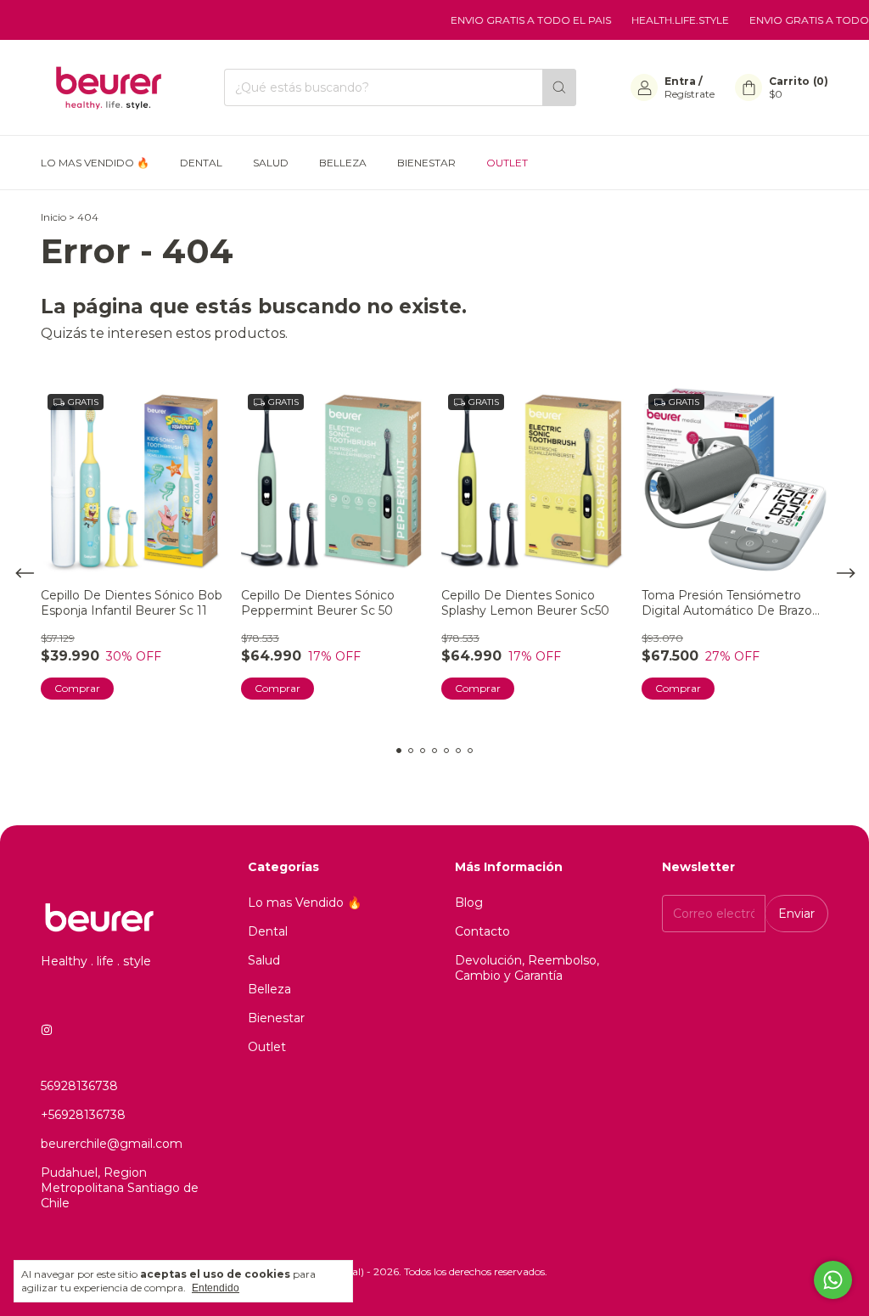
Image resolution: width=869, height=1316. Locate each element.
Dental (201, 162)
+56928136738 (83, 1114)
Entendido (215, 1288)
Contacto (482, 931)
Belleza (343, 162)
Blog (469, 902)
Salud (271, 162)
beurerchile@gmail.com (111, 1143)
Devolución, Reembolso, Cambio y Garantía (527, 968)
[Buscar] (559, 87)
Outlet (507, 162)
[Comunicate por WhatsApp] (833, 1280)
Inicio (53, 217)
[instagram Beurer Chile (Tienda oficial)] (47, 1030)
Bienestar (426, 162)
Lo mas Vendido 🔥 (95, 162)
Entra (680, 81)
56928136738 (79, 1086)
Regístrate (689, 93)
